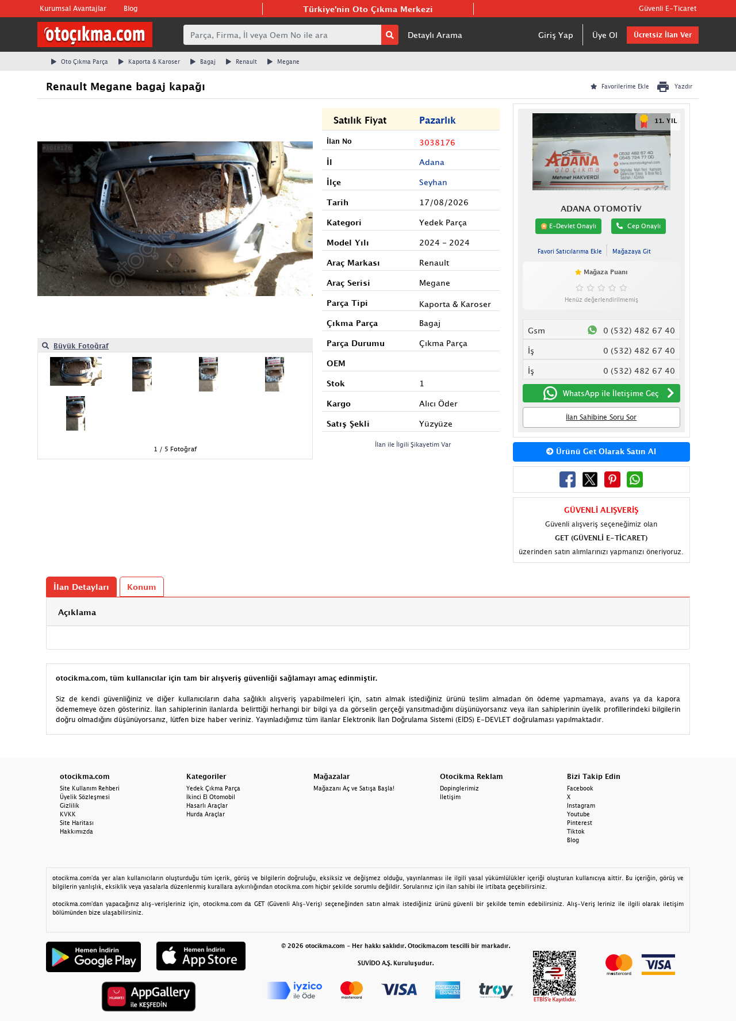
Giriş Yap (555, 35)
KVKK (68, 814)
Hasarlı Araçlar (207, 805)
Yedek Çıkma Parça (213, 788)
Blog (130, 8)
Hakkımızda (76, 831)
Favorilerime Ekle (625, 86)
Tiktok (576, 831)
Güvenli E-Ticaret (667, 8)
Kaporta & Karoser (154, 61)
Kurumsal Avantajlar (73, 8)
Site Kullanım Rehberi (90, 788)
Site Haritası (77, 822)
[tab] (368, 612)
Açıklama (77, 612)
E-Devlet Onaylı (571, 225)
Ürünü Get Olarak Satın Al (605, 451)
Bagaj (208, 61)
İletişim (450, 796)
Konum (141, 587)
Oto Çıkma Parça (84, 61)
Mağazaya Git (631, 251)
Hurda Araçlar (205, 814)
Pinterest (579, 822)
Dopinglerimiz (459, 788)
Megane (288, 61)
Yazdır (683, 86)
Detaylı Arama (435, 35)
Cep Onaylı (644, 225)
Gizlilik (69, 805)
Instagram (581, 805)
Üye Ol (605, 35)
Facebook (580, 788)
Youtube (578, 814)
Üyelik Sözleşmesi (85, 796)
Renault (246, 61)
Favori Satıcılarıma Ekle (570, 251)
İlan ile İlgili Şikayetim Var (413, 444)
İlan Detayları (81, 587)
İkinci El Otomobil (210, 796)
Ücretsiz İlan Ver (663, 34)
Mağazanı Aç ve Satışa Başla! (353, 788)
